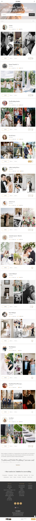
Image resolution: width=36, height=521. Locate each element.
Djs (29, 475)
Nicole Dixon (12, 135)
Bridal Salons (26, 475)
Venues (11, 477)
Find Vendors (31, 14)
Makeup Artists (20, 475)
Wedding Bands (6, 477)
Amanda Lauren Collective (15, 236)
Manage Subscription (9, 495)
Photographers (4, 475)
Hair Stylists (19, 477)
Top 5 (11, 29)
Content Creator (29, 477)
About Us (9, 485)
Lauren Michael (12, 273)
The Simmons (12, 347)
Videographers (10, 475)
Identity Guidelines (9, 494)
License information (9, 492)
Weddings (30, 487)
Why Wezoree (9, 499)
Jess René (11, 418)
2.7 (18, 171)
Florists (32, 475)
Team (9, 488)
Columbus (11, 27)
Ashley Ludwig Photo (14, 167)
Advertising (9, 498)
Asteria (10, 25)
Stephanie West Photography (15, 384)
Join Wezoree (21, 495)
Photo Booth (24, 477)
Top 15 (11, 205)
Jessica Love (12, 201)
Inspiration (30, 485)
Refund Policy (9, 491)
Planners (15, 475)
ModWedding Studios (14, 101)
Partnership (9, 487)
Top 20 (11, 316)
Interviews (30, 488)
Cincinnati (11, 419)
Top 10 (11, 139)
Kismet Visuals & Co (14, 64)
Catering (15, 477)
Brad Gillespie (12, 312)
